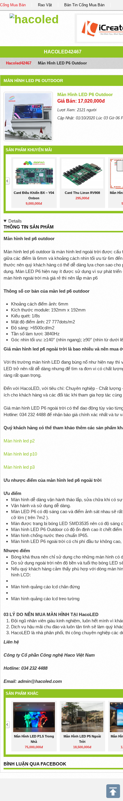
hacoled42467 (63, 51)
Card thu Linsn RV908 (82, 193)
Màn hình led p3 (19, 467)
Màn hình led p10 (20, 453)
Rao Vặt (45, 5)
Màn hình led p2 (19, 440)
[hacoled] (34, 18)
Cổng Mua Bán (13, 5)
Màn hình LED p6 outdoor (33, 80)
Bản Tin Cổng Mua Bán (84, 5)
